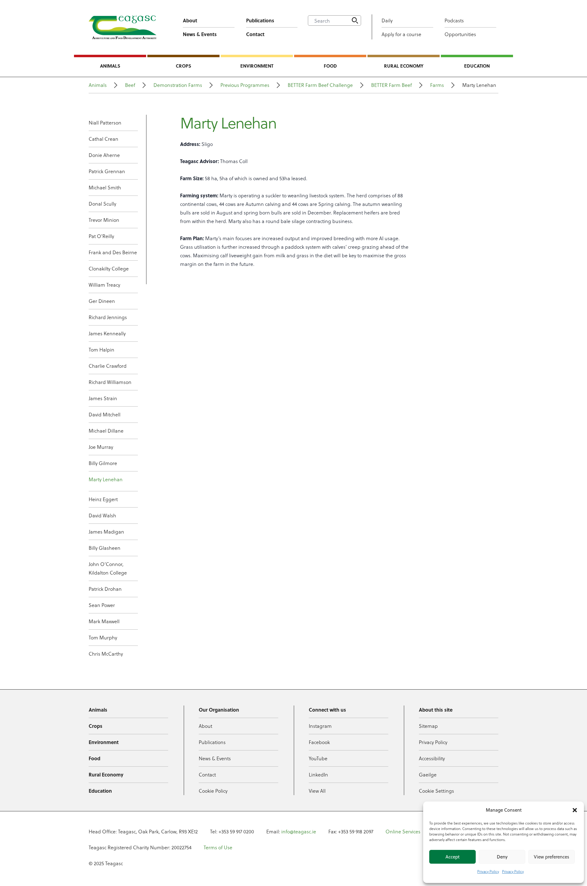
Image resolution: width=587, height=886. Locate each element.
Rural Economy (403, 65)
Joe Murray (101, 446)
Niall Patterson (105, 122)
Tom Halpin (101, 349)
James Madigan (106, 531)
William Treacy (104, 284)
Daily (387, 20)
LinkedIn (318, 774)
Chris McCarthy (106, 653)
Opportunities (460, 34)
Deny (502, 857)
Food (330, 65)
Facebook (319, 742)
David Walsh (102, 515)
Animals (110, 65)
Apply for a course (401, 34)
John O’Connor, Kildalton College (108, 568)
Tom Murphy (103, 637)
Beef (130, 84)
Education (477, 65)
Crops (183, 65)
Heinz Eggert (103, 499)
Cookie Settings (436, 790)
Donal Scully (102, 203)
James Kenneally (107, 333)
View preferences (551, 857)
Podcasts (454, 20)
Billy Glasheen (104, 547)
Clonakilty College (109, 268)
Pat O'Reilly (101, 236)
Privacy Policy (488, 871)
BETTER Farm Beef (391, 84)
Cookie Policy (213, 790)
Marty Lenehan (106, 479)
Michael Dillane (106, 430)
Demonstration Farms (177, 84)
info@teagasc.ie (298, 831)
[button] (575, 810)
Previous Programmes (244, 84)
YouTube (318, 758)
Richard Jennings (108, 317)
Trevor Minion (104, 219)
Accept (452, 857)
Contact (255, 34)
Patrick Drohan (105, 588)
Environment (256, 65)
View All (317, 790)
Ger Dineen (102, 300)
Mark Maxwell (104, 621)
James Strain (103, 398)
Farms (437, 84)
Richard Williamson (110, 381)
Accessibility (432, 758)
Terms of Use (218, 847)
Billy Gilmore (103, 463)
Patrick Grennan (107, 171)
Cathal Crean (103, 138)
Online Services (403, 831)
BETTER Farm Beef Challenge (320, 84)
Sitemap (428, 725)
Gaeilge (428, 774)
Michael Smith (105, 187)
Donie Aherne (104, 154)
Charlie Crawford (108, 365)
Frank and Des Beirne (113, 252)
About (190, 20)
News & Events (200, 34)
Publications (260, 20)
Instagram (320, 725)
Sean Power (102, 605)
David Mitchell (104, 414)
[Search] (355, 20)
